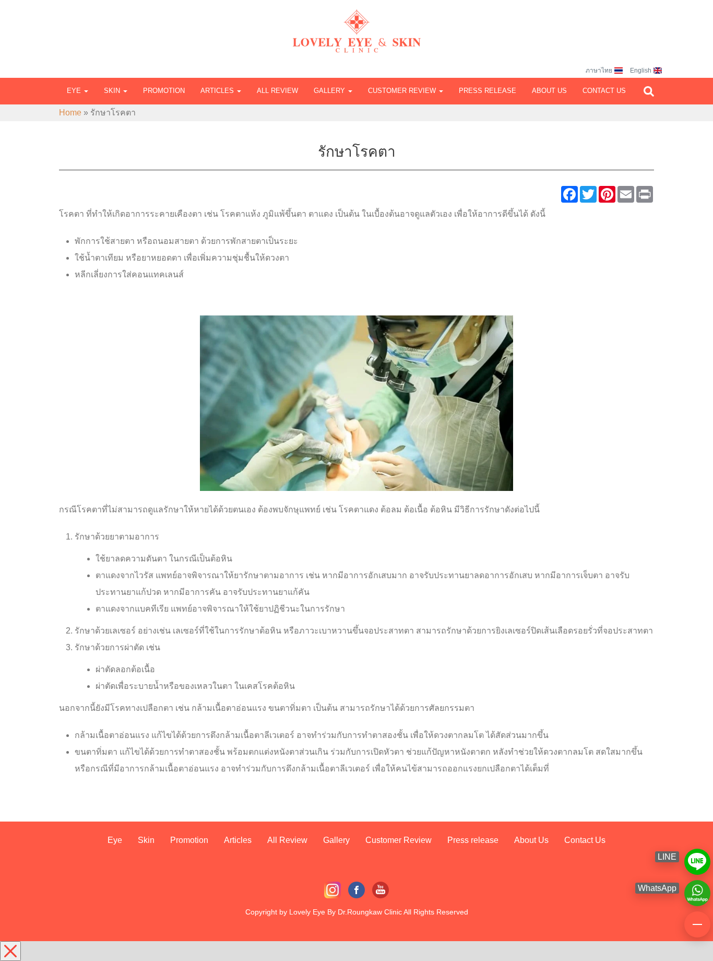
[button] (649, 91)
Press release (487, 91)
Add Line (697, 857)
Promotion (164, 91)
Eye (75, 91)
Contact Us (604, 91)
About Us (549, 91)
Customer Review (403, 91)
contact (697, 919)
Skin (113, 91)
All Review (277, 91)
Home (70, 112)
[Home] (356, 21)
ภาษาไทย (599, 70)
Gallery (330, 91)
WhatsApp (697, 888)
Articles (218, 91)
